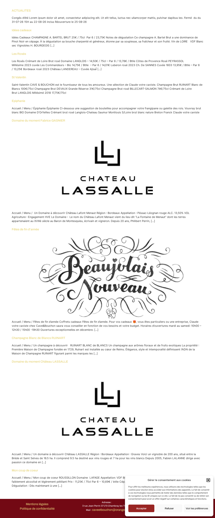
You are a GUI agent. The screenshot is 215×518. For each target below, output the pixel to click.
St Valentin (19, 77)
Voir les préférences (197, 508)
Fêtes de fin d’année (25, 229)
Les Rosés (19, 53)
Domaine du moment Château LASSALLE (40, 361)
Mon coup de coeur (25, 470)
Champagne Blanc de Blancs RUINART (38, 338)
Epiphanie (18, 101)
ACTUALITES (21, 10)
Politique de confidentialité (37, 508)
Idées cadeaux (22, 30)
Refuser (169, 508)
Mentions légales (37, 504)
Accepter (141, 508)
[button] (208, 480)
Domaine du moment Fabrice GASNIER (38, 120)
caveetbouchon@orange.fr (110, 509)
